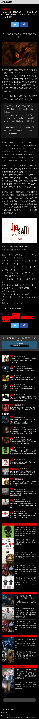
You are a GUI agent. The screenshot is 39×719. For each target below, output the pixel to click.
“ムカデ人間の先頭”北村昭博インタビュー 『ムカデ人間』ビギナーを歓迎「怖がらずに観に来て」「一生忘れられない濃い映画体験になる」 (25, 613)
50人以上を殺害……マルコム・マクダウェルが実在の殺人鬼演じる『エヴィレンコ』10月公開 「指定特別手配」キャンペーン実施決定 (23, 431)
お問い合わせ (5, 712)
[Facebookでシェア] (24, 24)
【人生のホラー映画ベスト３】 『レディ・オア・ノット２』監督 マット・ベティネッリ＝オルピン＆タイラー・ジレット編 (23, 515)
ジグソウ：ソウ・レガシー (10, 317)
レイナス (15, 20)
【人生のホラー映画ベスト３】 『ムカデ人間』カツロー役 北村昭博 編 (26, 542)
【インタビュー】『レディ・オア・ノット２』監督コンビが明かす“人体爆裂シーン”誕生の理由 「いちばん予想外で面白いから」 (25, 569)
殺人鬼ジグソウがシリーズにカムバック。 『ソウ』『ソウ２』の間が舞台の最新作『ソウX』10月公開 (23, 388)
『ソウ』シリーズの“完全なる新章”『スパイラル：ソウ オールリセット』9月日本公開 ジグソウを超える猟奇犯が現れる (23, 398)
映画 (8, 9)
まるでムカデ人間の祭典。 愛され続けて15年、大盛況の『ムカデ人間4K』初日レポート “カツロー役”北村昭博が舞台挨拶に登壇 (23, 472)
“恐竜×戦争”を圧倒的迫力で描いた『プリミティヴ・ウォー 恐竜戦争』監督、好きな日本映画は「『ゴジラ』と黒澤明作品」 (25, 643)
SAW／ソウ (16, 314)
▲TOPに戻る (5, 715)
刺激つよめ (5, 320)
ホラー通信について (7, 709)
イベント (12, 469)
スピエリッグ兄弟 (27, 317)
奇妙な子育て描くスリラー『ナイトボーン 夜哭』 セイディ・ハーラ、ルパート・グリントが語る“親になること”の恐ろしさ (23, 421)
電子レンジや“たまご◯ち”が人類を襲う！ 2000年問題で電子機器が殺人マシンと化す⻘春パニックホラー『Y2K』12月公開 (23, 441)
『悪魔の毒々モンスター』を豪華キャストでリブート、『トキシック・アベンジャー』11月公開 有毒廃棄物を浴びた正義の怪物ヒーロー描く (25, 531)
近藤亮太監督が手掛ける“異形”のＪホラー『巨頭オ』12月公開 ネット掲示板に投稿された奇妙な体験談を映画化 (23, 493)
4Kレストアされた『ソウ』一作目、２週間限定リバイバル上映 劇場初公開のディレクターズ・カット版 (23, 360)
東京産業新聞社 (18, 718)
